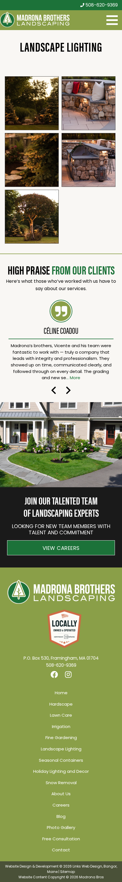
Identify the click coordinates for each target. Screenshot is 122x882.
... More (73, 378)
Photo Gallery (61, 827)
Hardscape (61, 704)
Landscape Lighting (61, 749)
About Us (61, 794)
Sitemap (67, 871)
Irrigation (61, 726)
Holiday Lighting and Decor (61, 771)
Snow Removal (61, 783)
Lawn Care (61, 715)
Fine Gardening (61, 737)
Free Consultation (61, 839)
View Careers (61, 548)
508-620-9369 (101, 5)
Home (61, 693)
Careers (61, 805)
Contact (61, 850)
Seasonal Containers (61, 760)
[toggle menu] (112, 20)
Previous (53, 390)
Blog (61, 816)
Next (68, 390)
